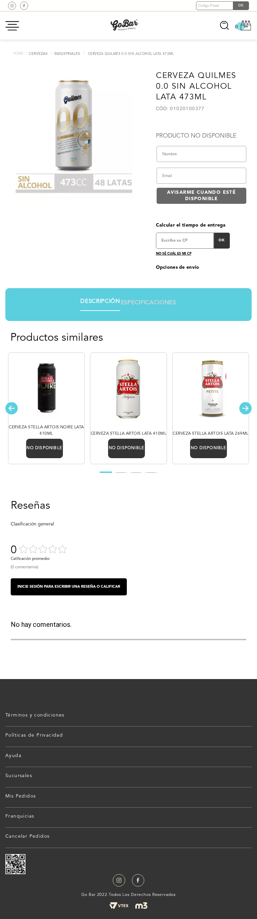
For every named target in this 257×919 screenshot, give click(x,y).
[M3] (141, 905)
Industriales (67, 54)
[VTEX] (118, 905)
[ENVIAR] (201, 196)
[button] (11, 408)
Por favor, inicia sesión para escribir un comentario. (69, 586)
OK (222, 240)
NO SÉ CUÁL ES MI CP (173, 253)
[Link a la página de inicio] (18, 54)
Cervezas (38, 54)
